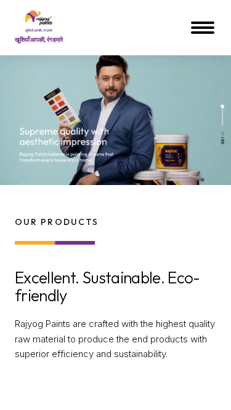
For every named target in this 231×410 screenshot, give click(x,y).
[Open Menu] (204, 27)
